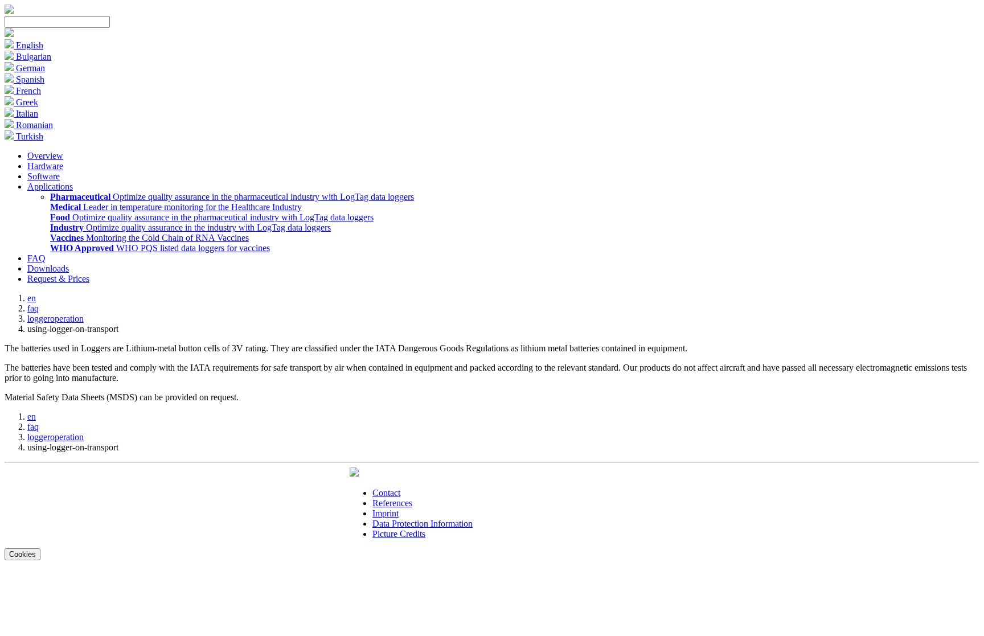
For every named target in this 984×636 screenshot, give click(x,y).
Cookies (22, 554)
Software (43, 176)
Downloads (48, 268)
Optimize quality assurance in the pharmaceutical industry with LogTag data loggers (232, 197)
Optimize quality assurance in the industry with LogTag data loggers (190, 227)
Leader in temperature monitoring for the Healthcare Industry (176, 207)
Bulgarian (32, 56)
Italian (26, 113)
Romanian (33, 125)
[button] (9, 34)
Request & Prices (58, 279)
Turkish (28, 136)
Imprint (385, 513)
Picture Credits (398, 534)
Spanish (29, 79)
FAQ (36, 258)
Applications (50, 186)
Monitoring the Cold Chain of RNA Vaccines (149, 238)
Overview (45, 156)
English (28, 45)
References (392, 503)
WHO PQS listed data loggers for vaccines (160, 248)
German (29, 68)
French (27, 91)
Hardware (45, 166)
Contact (386, 493)
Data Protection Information (422, 523)
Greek (26, 102)
